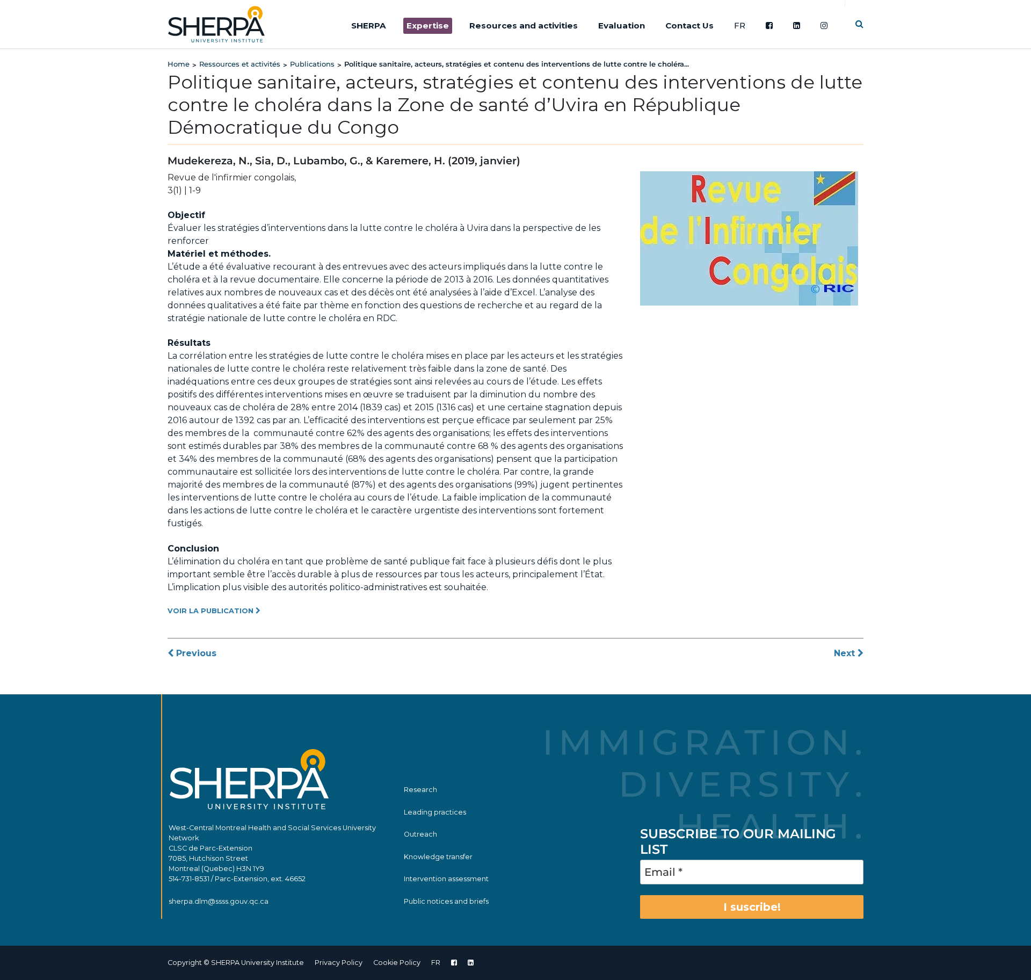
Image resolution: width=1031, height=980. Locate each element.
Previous (194, 653)
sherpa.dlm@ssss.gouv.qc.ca (218, 901)
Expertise (427, 25)
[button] (859, 24)
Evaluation (621, 25)
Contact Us (689, 25)
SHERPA (368, 25)
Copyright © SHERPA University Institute (236, 963)
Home (179, 64)
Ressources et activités (239, 64)
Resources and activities (523, 25)
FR (739, 25)
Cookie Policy (396, 963)
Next (846, 653)
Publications (312, 64)
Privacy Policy (338, 963)
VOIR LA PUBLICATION (212, 611)
